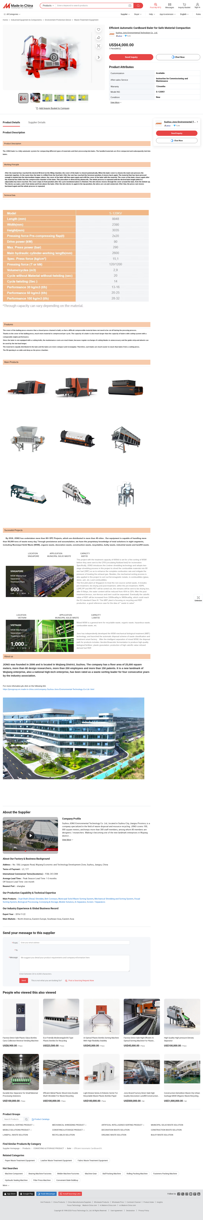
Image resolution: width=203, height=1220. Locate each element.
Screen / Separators (96, 901)
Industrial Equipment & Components (26, 19)
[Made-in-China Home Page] (18, 6)
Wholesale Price (118, 1202)
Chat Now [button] (180, 57)
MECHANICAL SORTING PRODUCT (17, 1125)
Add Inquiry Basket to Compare (54, 108)
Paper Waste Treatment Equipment (20, 1160)
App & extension (166, 14)
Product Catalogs (41, 1119)
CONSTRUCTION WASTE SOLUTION (166, 1129)
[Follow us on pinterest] (194, 1193)
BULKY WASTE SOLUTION (162, 1134)
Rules (198, 14)
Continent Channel (134, 1202)
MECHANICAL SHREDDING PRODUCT (68, 1125)
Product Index (148, 1202)
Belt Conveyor (51, 898)
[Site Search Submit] (138, 5)
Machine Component (14, 1173)
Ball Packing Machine (112, 1173)
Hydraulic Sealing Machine (16, 1180)
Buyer (136, 14)
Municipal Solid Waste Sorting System (75, 898)
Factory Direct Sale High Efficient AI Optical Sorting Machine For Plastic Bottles (139, 1040)
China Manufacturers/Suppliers (79, 1202)
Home (5, 19)
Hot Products (45, 1202)
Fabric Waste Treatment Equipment (93, 1160)
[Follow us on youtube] (190, 1193)
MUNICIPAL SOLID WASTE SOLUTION (167, 1125)
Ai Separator (80, 901)
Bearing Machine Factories (40, 1173)
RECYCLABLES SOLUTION (63, 1134)
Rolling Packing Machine (137, 1173)
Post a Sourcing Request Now (79, 980)
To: (16, 950)
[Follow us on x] (182, 1193)
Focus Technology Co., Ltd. (82, 1210)
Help (151, 14)
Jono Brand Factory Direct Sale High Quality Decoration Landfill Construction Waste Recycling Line (141, 1096)
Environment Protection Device (58, 19)
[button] (130, 5)
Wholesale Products (101, 1202)
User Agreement (116, 1210)
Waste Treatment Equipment (86, 19)
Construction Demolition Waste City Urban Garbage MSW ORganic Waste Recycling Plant (182, 1096)
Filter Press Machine (42, 1180)
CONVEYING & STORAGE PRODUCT (67, 1129)
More (5, 1185)
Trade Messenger (46, 1193)
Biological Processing (28, 901)
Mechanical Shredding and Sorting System (113, 898)
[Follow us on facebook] (178, 1193)
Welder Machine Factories (68, 1173)
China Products (59, 1202)
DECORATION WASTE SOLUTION (116, 1129)
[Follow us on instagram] (186, 1193)
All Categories (12, 14)
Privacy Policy (144, 1210)
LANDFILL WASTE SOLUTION (15, 1134)
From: (15, 942)
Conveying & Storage (48, 901)
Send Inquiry (131, 57)
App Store (9, 1193)
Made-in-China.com (89, 1205)
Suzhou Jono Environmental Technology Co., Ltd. (137, 32)
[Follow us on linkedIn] (198, 1193)
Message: (14, 957)
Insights (160, 1202)
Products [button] (47, 5)
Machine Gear (91, 1173)
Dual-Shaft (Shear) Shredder (31, 898)
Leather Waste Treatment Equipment (56, 1160)
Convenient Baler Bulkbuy (67, 1180)
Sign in (197, 7)
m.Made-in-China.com (108, 1205)
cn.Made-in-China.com (127, 1205)
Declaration (130, 1210)
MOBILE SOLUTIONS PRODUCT (16, 1129)
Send (24, 980)
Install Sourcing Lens (72, 1193)
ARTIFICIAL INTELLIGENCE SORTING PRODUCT (122, 1125)
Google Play (26, 1193)
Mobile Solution (66, 901)
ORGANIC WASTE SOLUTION (114, 1134)
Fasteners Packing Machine (165, 1173)
